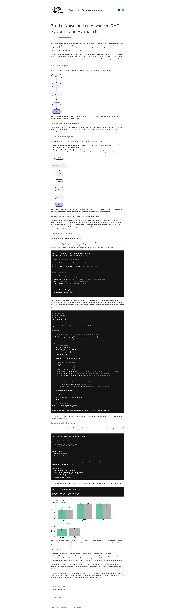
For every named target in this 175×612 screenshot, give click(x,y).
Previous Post (58, 597)
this (65, 61)
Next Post (118, 597)
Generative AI (56, 586)
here (79, 123)
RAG (63, 586)
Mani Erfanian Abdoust (65, 37)
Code (52, 589)
